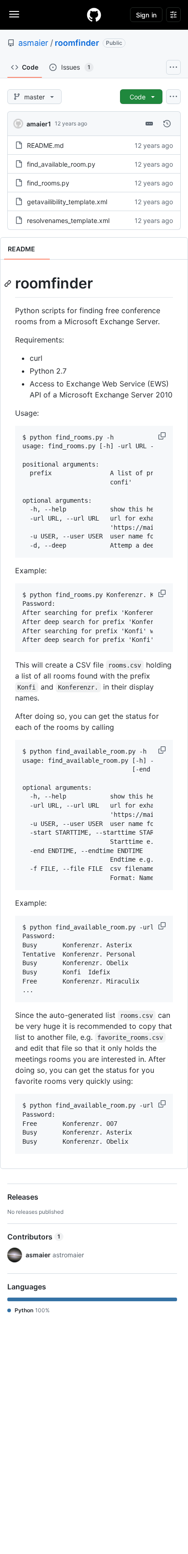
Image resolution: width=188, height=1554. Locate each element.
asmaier (33, 43)
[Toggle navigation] (14, 14)
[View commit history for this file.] (167, 123)
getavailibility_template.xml (67, 202)
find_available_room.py (61, 164)
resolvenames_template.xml (68, 220)
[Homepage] (94, 14)
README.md (45, 145)
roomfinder (77, 43)
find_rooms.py (48, 183)
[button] (163, 435)
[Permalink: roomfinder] (8, 283)
